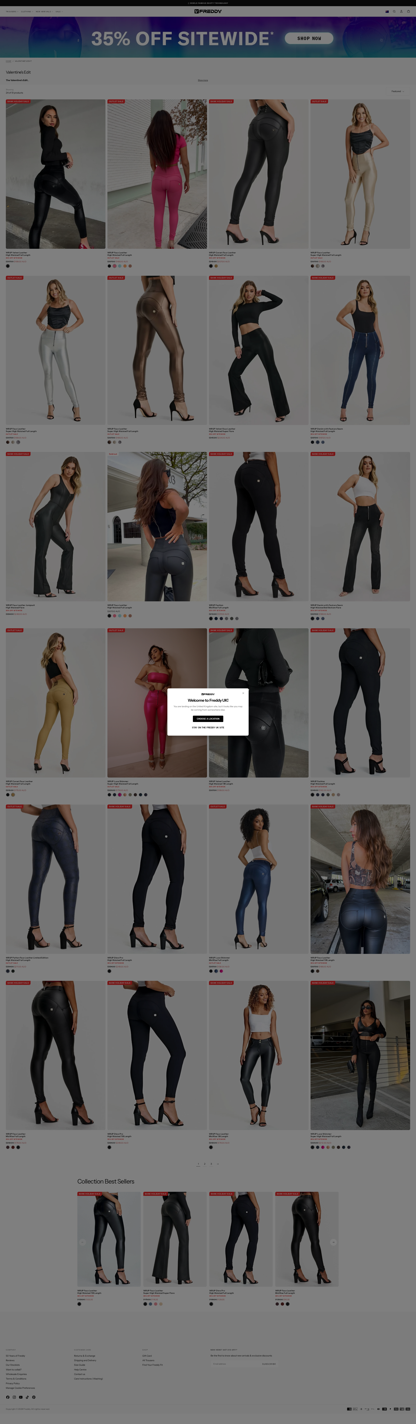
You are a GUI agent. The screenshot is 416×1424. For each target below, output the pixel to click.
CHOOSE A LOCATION (208, 719)
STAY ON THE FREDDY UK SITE (208, 727)
